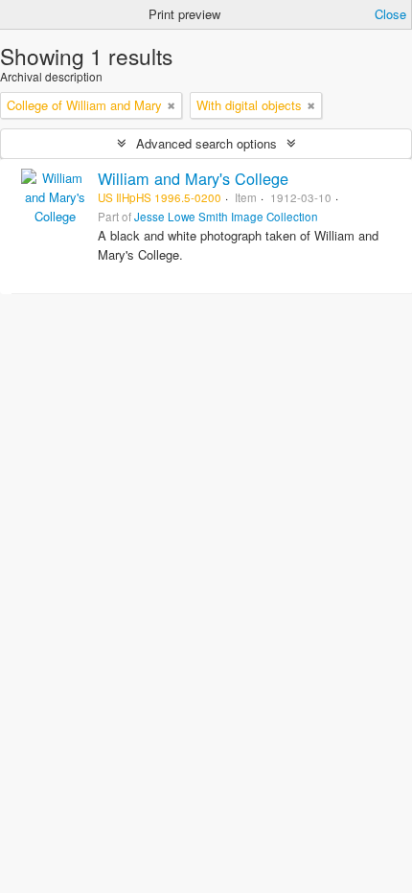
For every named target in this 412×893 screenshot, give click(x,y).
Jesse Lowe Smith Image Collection (226, 216)
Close (390, 14)
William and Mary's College (193, 178)
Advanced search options (206, 143)
